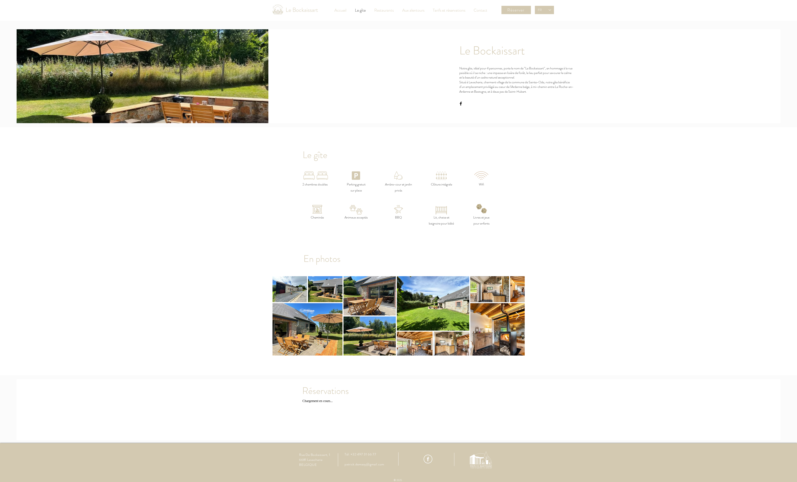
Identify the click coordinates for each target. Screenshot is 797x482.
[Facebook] (460, 103)
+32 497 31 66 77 (363, 454)
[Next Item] (517, 316)
